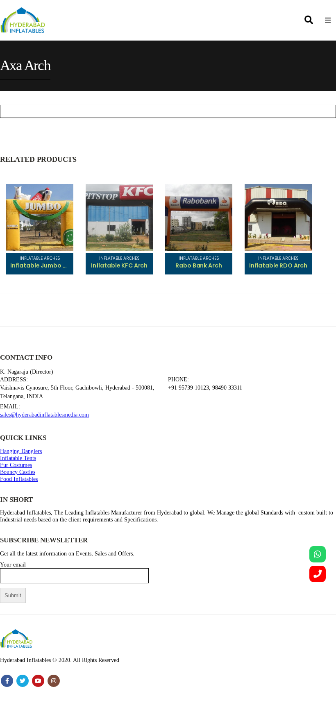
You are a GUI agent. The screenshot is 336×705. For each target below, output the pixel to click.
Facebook (7, 681)
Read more (59, 198)
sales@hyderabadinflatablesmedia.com (44, 414)
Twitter (22, 681)
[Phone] (317, 574)
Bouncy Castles (17, 472)
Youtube (38, 681)
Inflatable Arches (40, 258)
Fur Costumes (16, 465)
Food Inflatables (19, 479)
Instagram (54, 681)
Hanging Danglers (21, 451)
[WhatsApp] (317, 554)
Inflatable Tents (18, 458)
